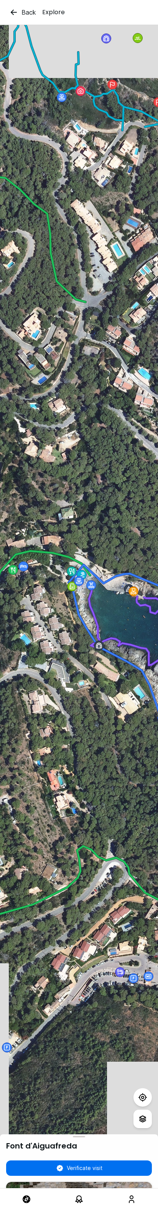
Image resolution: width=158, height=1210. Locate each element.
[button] (62, 97)
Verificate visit (84, 1168)
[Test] (142, 1097)
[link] (26, 1199)
